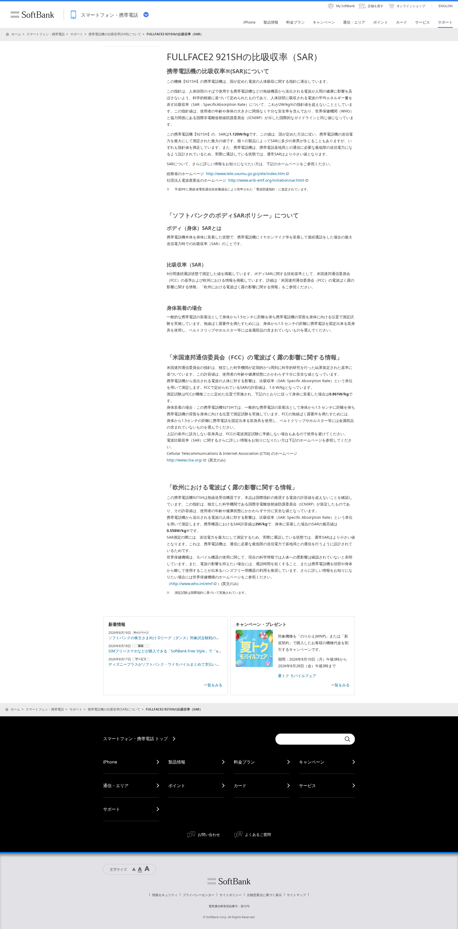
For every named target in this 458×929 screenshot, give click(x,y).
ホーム (16, 34)
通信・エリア (116, 785)
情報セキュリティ (165, 895)
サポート (76, 34)
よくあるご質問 (258, 834)
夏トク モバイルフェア (297, 675)
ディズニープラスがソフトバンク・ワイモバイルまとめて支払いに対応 (167, 664)
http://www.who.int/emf (191, 583)
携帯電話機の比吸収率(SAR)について (115, 34)
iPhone (110, 762)
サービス (307, 785)
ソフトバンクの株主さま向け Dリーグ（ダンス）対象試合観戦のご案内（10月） (175, 637)
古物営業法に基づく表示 (264, 895)
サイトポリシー (230, 895)
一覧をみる (213, 684)
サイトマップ (296, 895)
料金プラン (244, 762)
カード (240, 785)
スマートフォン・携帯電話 (46, 34)
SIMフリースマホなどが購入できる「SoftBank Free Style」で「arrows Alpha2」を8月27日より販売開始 (196, 650)
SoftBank (32, 14)
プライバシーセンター (198, 895)
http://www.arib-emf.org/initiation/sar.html (266, 180)
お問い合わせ (209, 834)
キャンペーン (311, 762)
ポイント (176, 785)
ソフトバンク (229, 881)
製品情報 (176, 762)
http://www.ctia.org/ (184, 460)
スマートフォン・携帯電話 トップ (135, 739)
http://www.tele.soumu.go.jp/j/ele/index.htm (245, 173)
